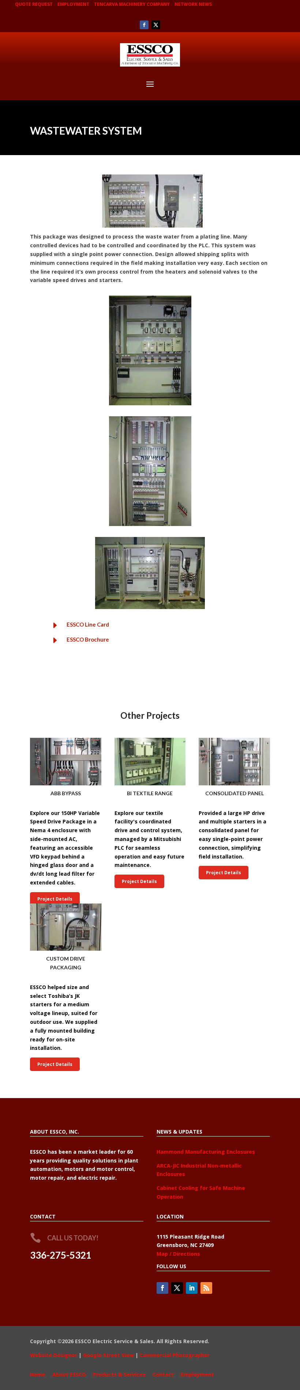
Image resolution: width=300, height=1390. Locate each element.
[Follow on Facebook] (144, 24)
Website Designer (53, 1355)
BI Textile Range (150, 793)
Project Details (54, 899)
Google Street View (108, 1355)
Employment (197, 1374)
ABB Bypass (65, 793)
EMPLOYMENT (73, 4)
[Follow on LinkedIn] (192, 1288)
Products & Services (119, 1374)
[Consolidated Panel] (234, 761)
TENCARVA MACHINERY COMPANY (132, 4)
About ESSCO (69, 1374)
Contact (163, 1374)
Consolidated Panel (234, 793)
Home (37, 1374)
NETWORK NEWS (193, 4)
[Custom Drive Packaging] (65, 927)
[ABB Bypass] (65, 761)
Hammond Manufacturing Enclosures (206, 1151)
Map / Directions (178, 1253)
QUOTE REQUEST (34, 4)
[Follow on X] (155, 24)
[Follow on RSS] (206, 1288)
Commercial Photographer (175, 1355)
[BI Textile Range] (150, 761)
